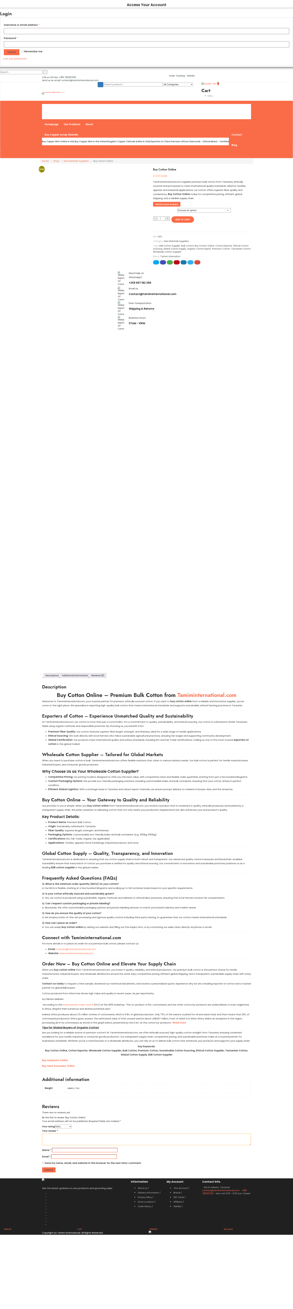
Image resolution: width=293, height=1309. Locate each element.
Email (46, 1156)
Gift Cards (179, 1197)
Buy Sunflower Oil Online (175, 107)
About (89, 124)
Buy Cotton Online (204, 245)
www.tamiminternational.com (76, 953)
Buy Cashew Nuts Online (201, 107)
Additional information (75, 675)
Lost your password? (15, 58)
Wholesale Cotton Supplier (167, 251)
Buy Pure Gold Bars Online (147, 107)
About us (142, 1188)
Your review (50, 1130)
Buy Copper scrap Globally (61, 134)
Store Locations (146, 1201)
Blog (234, 145)
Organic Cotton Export (199, 248)
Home (45, 161)
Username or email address (22, 25)
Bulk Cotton (187, 245)
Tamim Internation (170, 256)
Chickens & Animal (226, 107)
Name (46, 1150)
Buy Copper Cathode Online (86, 107)
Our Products (72, 124)
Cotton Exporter (223, 245)
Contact (237, 134)
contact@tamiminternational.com (80, 80)
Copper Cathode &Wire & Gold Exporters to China (143, 141)
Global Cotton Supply (174, 248)
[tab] (52, 675)
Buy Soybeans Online (55, 1060)
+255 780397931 (67, 77)
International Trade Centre (78, 1004)
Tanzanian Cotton (241, 248)
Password (11, 38)
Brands (177, 1192)
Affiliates (178, 1201)
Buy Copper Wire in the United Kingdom (96, 141)
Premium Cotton (221, 248)
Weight (158, 208)
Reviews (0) (97, 675)
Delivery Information (148, 1192)
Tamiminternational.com (206, 695)
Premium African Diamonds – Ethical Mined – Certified (200, 141)
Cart (79, 1229)
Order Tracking (176, 75)
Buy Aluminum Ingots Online (118, 107)
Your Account (181, 1188)
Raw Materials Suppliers (76, 161)
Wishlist (190, 75)
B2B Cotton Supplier (169, 245)
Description (52, 675)
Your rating (48, 1126)
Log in (12, 52)
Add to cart (182, 219)
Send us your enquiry (166, 204)
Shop (56, 161)
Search (7, 1229)
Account (228, 1229)
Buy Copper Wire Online (56, 107)
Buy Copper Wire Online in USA (58, 141)
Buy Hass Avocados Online (58, 1066)
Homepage (51, 124)
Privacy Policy (145, 1197)
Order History (144, 1206)
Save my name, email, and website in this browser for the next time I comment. (93, 1163)
